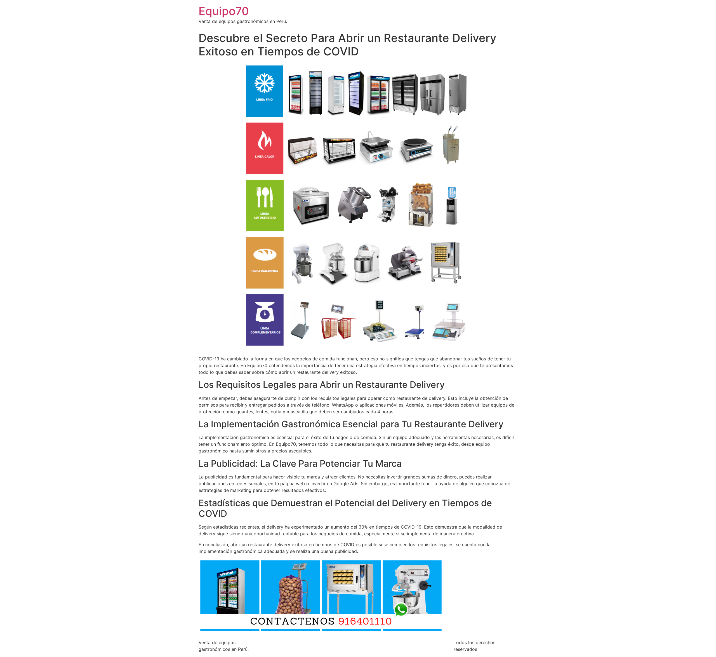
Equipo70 (224, 11)
